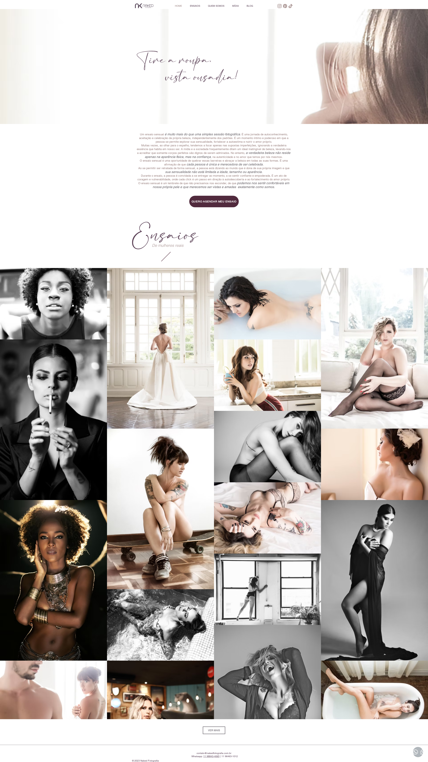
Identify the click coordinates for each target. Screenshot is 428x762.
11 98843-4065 (211, 756)
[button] (195, 6)
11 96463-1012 (230, 756)
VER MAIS (214, 730)
